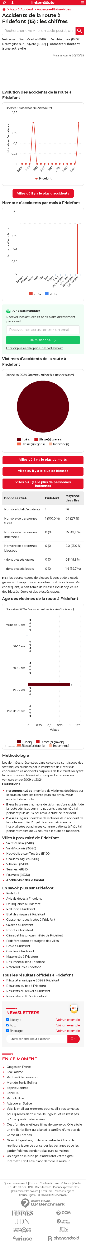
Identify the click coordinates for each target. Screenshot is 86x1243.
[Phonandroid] (63, 1238)
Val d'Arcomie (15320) (21, 848)
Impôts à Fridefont (19, 930)
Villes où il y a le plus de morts (43, 459)
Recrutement (43, 1187)
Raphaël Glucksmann (22, 1077)
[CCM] (63, 1213)
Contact (78, 1183)
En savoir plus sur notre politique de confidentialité (34, 348)
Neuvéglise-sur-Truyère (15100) (28, 853)
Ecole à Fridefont (18, 946)
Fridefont (12, 893)
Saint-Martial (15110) (20, 843)
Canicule (13, 1093)
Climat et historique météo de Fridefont (34, 935)
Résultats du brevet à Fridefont (28, 991)
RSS (30, 1187)
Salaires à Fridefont (19, 925)
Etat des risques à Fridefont (25, 914)
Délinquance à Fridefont (23, 904)
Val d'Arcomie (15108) (65, 39)
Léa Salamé (15, 1072)
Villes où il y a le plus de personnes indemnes (43, 484)
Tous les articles (17, 1187)
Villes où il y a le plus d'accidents (43, 193)
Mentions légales (64, 1191)
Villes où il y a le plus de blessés (43, 471)
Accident (26, 9)
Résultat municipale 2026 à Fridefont (32, 980)
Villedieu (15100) (17, 864)
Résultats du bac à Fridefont (26, 986)
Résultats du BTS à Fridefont (26, 996)
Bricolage (16, 1031)
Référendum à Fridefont (23, 967)
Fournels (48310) (18, 875)
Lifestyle (15, 1020)
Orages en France (19, 1067)
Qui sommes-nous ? (15, 1183)
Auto (13, 9)
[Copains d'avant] (22, 1230)
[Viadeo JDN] (63, 1230)
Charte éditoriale (49, 1183)
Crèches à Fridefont (20, 951)
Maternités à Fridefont (22, 957)
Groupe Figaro (27, 1195)
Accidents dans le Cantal (25, 880)
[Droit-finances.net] (63, 1221)
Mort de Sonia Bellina (22, 1083)
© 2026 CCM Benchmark (52, 1195)
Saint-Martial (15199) (33, 39)
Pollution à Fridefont (20, 909)
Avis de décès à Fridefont (24, 898)
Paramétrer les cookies (25, 1191)
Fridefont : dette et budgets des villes (32, 941)
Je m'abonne (40, 340)
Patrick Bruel (16, 1098)
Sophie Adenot (17, 1088)
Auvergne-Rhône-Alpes (54, 9)
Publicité (66, 1183)
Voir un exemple (68, 1020)
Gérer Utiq (46, 1191)
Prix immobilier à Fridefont (25, 962)
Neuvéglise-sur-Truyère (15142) (24, 44)
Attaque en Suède (19, 1103)
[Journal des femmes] (22, 1213)
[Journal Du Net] (22, 1221)
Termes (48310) (17, 869)
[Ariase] (22, 1238)
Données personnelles (65, 1187)
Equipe (33, 1183)
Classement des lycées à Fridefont (30, 919)
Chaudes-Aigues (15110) (22, 859)
